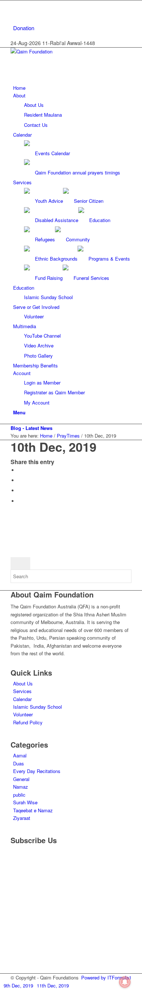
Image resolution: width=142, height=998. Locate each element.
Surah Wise (25, 802)
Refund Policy (28, 722)
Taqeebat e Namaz (33, 810)
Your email (25, 909)
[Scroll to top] (2, 993)
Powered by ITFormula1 (106, 977)
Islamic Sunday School (37, 706)
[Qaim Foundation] (65, 51)
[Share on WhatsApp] (19, 490)
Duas (18, 763)
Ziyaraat (21, 817)
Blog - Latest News (31, 427)
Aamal (20, 755)
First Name (25, 869)
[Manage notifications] (125, 982)
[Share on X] (19, 480)
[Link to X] (15, 12)
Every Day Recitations (36, 771)
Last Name (25, 891)
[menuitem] (72, 28)
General (21, 779)
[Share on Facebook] (19, 470)
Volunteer (23, 714)
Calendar (22, 699)
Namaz (20, 786)
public (19, 794)
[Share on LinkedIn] (19, 501)
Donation (23, 28)
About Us (23, 683)
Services (22, 691)
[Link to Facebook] (15, 4)
